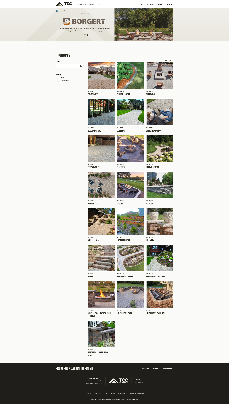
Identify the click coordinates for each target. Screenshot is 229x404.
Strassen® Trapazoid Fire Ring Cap (100, 315)
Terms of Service (110, 393)
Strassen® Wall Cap (155, 313)
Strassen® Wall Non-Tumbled (98, 354)
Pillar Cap (151, 240)
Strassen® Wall (124, 313)
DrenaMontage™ (153, 130)
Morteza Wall (94, 240)
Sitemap (88, 393)
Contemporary (64, 80)
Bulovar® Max (94, 130)
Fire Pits (121, 167)
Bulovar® (150, 94)
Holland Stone (152, 167)
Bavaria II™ (93, 94)
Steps (90, 276)
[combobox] (120, 4)
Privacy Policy (98, 393)
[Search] (141, 4)
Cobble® (121, 130)
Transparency (122, 393)
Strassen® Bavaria (126, 276)
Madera (149, 203)
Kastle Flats (94, 203)
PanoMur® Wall (124, 240)
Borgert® (91, 91)
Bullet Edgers (123, 94)
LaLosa (120, 203)
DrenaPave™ (93, 167)
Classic (62, 78)
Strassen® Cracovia (155, 276)
